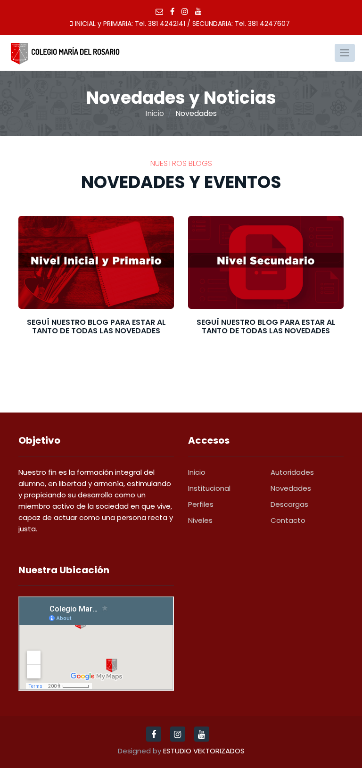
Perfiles (201, 504)
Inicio (154, 113)
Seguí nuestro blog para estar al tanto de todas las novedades (96, 326)
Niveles (200, 520)
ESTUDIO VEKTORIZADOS (204, 751)
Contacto (288, 520)
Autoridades (292, 472)
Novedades (291, 488)
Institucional (209, 488)
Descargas (289, 504)
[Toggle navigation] (345, 53)
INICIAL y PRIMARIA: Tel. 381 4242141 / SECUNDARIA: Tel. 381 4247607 (182, 23)
